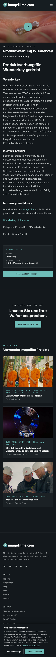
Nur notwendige (14, 651)
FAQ (5, 590)
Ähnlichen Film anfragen (28, 274)
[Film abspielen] (28, 27)
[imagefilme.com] (18, 5)
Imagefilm (28, 209)
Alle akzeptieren (34, 651)
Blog (5, 587)
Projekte (30, 47)
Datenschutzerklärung (31, 645)
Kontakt (6, 594)
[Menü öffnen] (51, 5)
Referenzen (8, 583)
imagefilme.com (11, 47)
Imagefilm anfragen (28, 324)
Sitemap (6, 598)
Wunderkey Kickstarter (16, 220)
